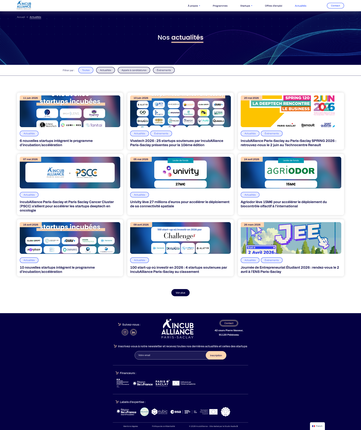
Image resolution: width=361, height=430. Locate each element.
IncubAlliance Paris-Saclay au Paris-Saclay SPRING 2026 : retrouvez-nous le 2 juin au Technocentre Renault (288, 142)
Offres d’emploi (273, 5)
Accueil (21, 16)
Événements (164, 70)
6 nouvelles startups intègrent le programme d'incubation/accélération (56, 142)
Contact (335, 5)
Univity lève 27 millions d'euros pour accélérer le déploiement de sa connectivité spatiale (179, 204)
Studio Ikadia (230, 426)
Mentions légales (130, 426)
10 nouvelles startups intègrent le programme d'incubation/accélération (57, 269)
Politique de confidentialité (163, 426)
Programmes (220, 5)
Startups (245, 5)
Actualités (300, 5)
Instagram (125, 332)
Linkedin (133, 332)
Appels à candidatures (134, 70)
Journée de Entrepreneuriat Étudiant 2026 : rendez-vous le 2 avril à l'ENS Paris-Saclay (290, 269)
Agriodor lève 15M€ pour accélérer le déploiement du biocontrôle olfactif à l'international (284, 204)
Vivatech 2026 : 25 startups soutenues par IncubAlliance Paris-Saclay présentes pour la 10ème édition (176, 142)
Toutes (86, 70)
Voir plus (180, 292)
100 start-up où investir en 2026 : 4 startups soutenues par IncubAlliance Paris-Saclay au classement (178, 269)
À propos (193, 5)
